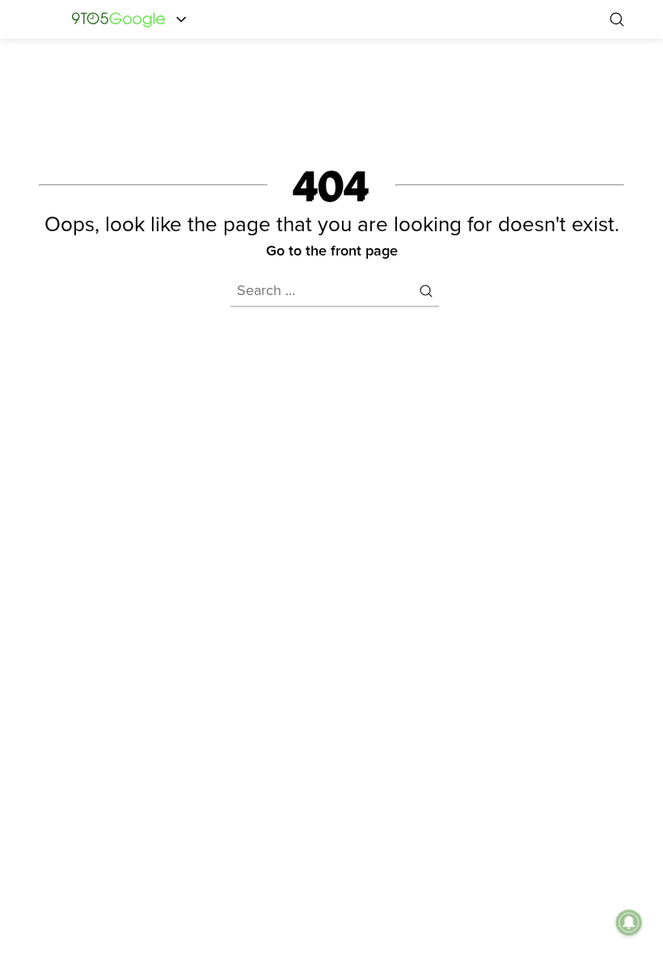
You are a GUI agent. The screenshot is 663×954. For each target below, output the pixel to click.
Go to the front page (332, 250)
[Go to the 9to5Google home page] (118, 19)
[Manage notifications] (629, 922)
